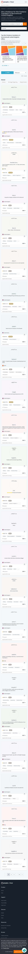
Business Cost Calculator (6, 925)
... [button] (23, 142)
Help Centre (3, 905)
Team (2, 892)
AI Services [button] (4, 82)
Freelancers (3, 8)
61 (19, 874)
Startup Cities (3, 927)
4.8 (5, 566)
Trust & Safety (4, 902)
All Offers (4, 65)
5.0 (5, 107)
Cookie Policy (6, 948)
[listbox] (14, 54)
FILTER (8, 72)
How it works (3, 900)
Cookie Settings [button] (9, 951)
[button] (25, 2)
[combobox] (11, 24)
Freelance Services (4, 935)
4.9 (5, 172)
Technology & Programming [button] (12, 82)
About (2, 890)
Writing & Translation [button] (23, 82)
